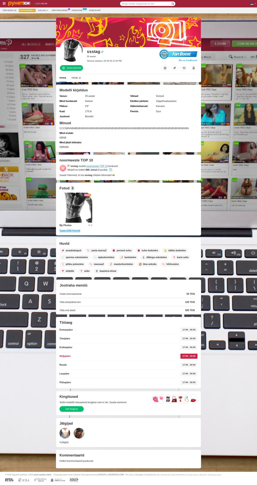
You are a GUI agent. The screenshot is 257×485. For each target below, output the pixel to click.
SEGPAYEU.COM (116, 475)
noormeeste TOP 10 (97, 166)
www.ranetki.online (42, 474)
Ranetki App (95, 10)
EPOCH (102, 475)
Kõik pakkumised (60, 10)
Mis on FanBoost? (188, 60)
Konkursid (77, 10)
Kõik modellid (10, 10)
